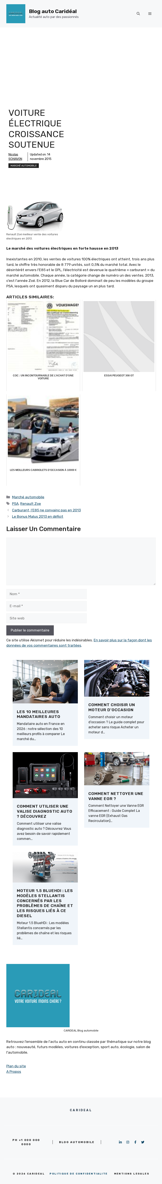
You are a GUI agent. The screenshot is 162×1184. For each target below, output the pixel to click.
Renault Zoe (30, 503)
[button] (138, 13)
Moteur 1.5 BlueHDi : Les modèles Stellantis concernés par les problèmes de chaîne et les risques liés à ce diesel (45, 903)
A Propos (13, 1071)
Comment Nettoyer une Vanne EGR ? (115, 796)
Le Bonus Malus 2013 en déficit (37, 516)
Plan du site (16, 1066)
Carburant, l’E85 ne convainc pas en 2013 (46, 510)
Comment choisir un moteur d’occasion (111, 707)
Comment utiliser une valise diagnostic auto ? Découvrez (44, 811)
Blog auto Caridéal (53, 11)
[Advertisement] (81, 59)
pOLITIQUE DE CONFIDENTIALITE (79, 1173)
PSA (15, 503)
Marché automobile (24, 165)
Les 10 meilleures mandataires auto (38, 714)
